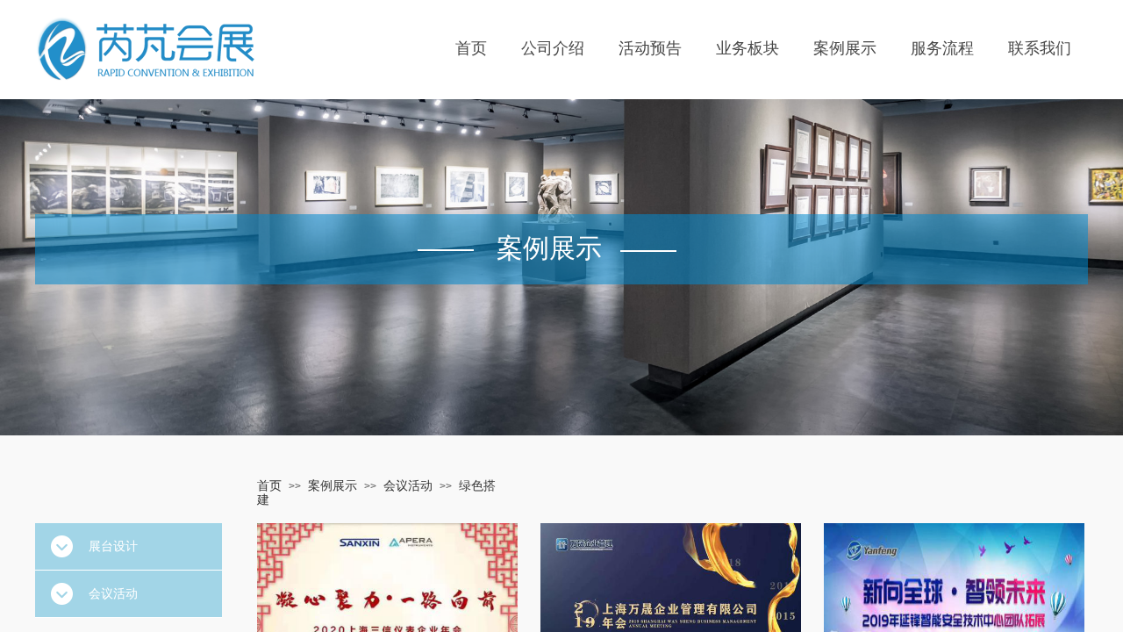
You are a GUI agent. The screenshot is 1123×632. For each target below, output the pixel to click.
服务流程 (942, 48)
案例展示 (844, 48)
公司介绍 (552, 48)
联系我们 (1039, 48)
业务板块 (747, 48)
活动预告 (650, 48)
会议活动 (408, 485)
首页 (471, 48)
